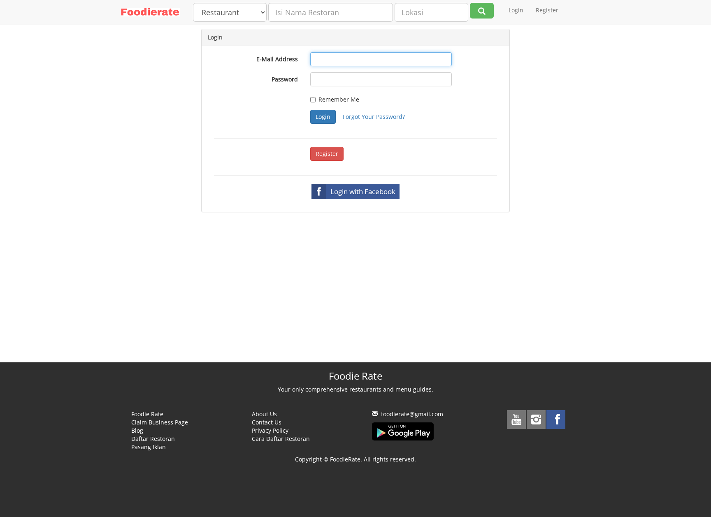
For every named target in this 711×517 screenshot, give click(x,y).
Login (516, 10)
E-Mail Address (277, 59)
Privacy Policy (270, 430)
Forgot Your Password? (374, 117)
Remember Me (338, 99)
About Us (264, 414)
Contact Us (266, 422)
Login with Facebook (362, 191)
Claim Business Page (159, 422)
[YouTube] (516, 419)
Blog (137, 430)
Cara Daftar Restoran (281, 439)
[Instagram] (536, 419)
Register (547, 10)
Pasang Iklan (148, 447)
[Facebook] (555, 419)
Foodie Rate (147, 414)
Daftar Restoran (153, 439)
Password (285, 79)
